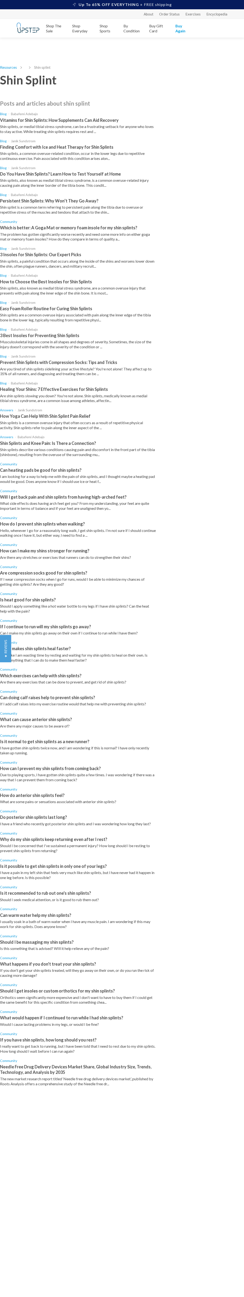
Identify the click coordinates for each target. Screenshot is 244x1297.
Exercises (193, 14)
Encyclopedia (216, 14)
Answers (6, 410)
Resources (8, 67)
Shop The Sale (53, 28)
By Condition (131, 28)
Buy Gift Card (156, 28)
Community (8, 222)
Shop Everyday (79, 28)
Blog (3, 114)
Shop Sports (105, 28)
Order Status (169, 14)
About (148, 14)
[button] (5, 648)
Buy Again (180, 28)
